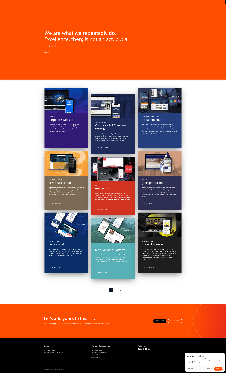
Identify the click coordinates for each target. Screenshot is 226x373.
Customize (190, 368)
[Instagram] (141, 349)
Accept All (218, 368)
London (47, 346)
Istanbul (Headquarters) (100, 346)
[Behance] (149, 349)
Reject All (209, 368)
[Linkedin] (146, 349)
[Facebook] (139, 349)
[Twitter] (144, 349)
